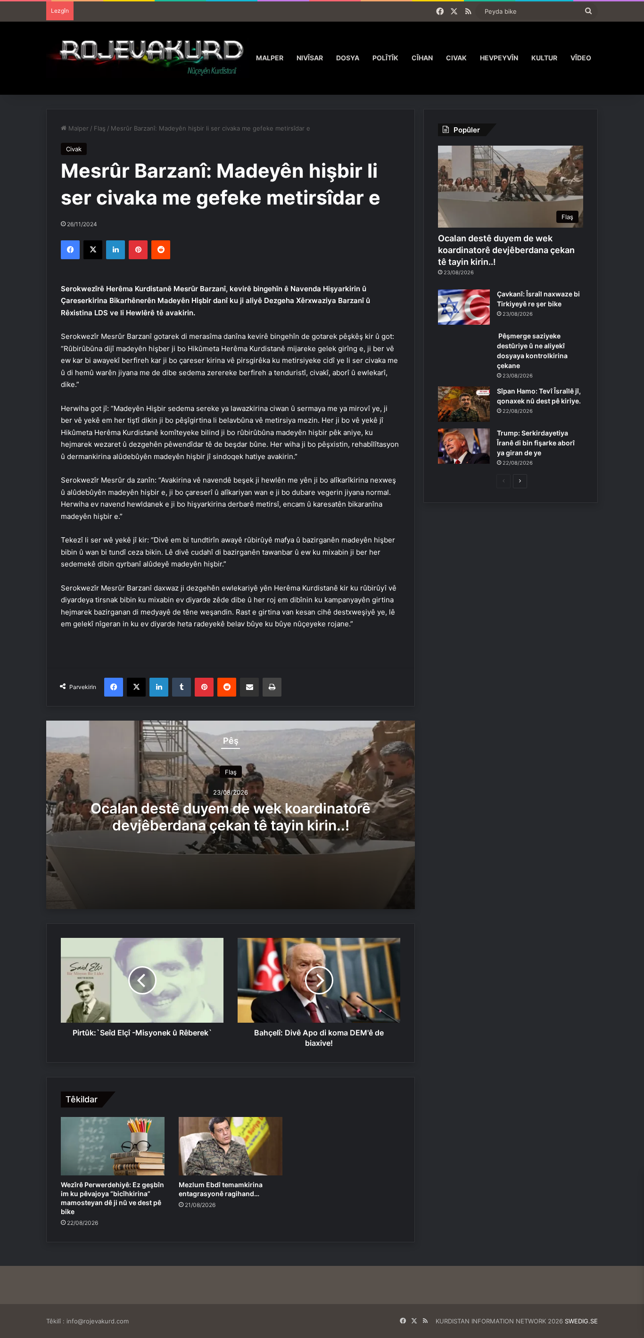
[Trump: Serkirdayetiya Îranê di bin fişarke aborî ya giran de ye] (464, 446)
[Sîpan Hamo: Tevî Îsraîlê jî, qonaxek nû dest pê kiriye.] (464, 404)
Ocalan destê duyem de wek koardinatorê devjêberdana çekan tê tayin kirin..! (231, 816)
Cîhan (422, 58)
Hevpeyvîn (499, 58)
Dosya (347, 58)
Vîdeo (580, 58)
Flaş (100, 128)
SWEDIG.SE (581, 1321)
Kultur (544, 58)
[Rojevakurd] (147, 57)
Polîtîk (385, 58)
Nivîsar (310, 58)
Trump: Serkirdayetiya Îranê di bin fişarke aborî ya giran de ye (536, 443)
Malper (269, 58)
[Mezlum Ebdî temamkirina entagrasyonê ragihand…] (230, 1146)
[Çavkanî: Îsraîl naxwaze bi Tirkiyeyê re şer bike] (464, 307)
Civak (456, 58)
